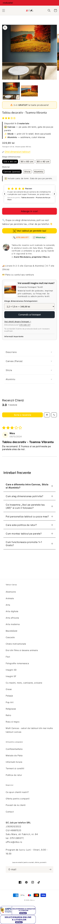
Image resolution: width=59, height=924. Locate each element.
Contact (10, 811)
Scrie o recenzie (22, 414)
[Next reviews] (54, 194)
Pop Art (9, 702)
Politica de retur (14, 775)
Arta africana (12, 618)
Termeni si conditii (15, 768)
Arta (8, 605)
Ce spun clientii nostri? (17, 792)
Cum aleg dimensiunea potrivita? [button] (24, 496)
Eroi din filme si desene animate (22, 650)
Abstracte (11, 592)
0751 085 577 (24, 325)
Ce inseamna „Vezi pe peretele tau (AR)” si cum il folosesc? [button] (25, 506)
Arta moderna (13, 624)
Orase (9, 689)
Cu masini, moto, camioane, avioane (24, 683)
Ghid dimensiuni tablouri (17, 151)
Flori (8, 656)
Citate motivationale (16, 644)
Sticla (27, 171)
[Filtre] (47, 414)
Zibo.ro (32, 900)
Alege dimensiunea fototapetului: (21, 301)
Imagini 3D (11, 670)
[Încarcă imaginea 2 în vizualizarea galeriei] (29, 91)
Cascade (10, 637)
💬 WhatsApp (39, 237)
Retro (8, 715)
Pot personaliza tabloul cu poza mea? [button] (27, 516)
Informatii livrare (14, 762)
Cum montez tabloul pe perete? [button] (24, 533)
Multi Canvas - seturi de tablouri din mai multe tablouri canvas (29, 730)
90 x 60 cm (27, 161)
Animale (10, 598)
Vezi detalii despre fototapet (17, 321)
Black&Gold (11, 631)
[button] (3, 10)
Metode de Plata (14, 755)
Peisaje (9, 695)
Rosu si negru (12, 721)
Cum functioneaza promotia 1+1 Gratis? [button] (24, 544)
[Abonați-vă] (50, 869)
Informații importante (13, 336)
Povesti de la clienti (16, 805)
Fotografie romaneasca (17, 663)
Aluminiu (38, 171)
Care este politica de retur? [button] (21, 525)
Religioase (11, 709)
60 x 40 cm (43, 161)
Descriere (11, 352)
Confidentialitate (14, 749)
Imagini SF (11, 676)
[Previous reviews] (4, 194)
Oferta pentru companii (17, 798)
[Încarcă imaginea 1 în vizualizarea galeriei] (11, 91)
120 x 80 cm (10, 161)
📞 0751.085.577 (20, 237)
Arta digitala (12, 611)
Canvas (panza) (11, 171)
